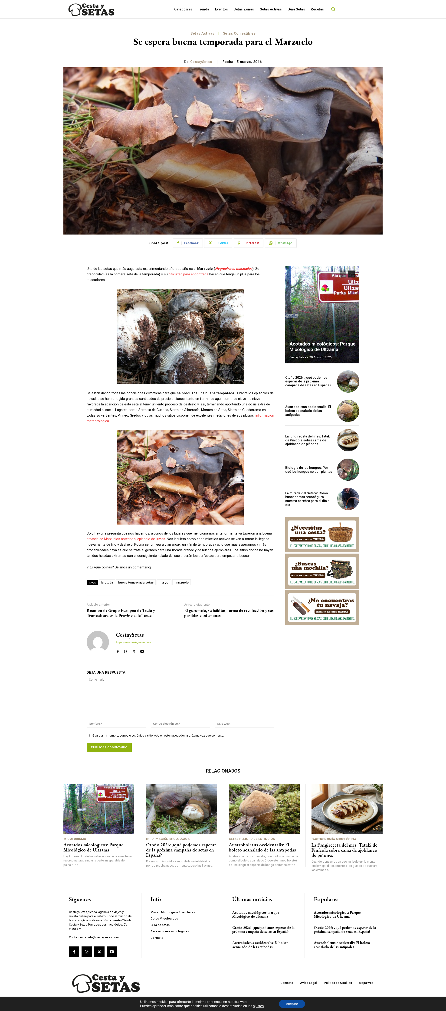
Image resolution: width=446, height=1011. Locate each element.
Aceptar (292, 1004)
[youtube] (142, 650)
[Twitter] (99, 951)
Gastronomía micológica (334, 839)
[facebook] (117, 650)
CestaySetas (201, 62)
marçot (164, 582)
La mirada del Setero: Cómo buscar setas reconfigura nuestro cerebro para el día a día (307, 499)
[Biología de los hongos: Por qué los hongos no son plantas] (348, 470)
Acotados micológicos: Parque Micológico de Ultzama (322, 346)
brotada (107, 582)
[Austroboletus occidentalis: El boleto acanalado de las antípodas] (348, 411)
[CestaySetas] (98, 642)
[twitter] (134, 650)
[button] (333, 9)
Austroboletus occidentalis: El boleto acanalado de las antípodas (308, 411)
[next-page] (351, 274)
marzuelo (181, 582)
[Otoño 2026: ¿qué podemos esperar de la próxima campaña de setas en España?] (348, 381)
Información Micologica (168, 838)
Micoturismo (74, 838)
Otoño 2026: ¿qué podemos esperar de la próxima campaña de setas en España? (308, 381)
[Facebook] (74, 951)
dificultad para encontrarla (188, 274)
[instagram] (126, 650)
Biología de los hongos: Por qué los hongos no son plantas (308, 469)
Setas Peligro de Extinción (252, 838)
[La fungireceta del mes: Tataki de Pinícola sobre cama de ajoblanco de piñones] (348, 440)
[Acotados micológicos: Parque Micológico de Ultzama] (322, 314)
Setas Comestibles (239, 33)
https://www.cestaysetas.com (133, 642)
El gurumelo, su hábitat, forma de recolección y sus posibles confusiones (229, 613)
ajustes (258, 1006)
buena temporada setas (136, 582)
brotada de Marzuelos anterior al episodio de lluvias (126, 539)
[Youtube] (112, 951)
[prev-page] (343, 274)
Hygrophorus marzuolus (233, 269)
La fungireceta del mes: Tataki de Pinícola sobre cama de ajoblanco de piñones (308, 440)
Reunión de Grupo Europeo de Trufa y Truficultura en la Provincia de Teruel (121, 613)
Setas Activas (202, 33)
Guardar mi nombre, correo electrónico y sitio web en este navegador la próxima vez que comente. (158, 735)
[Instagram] (87, 951)
